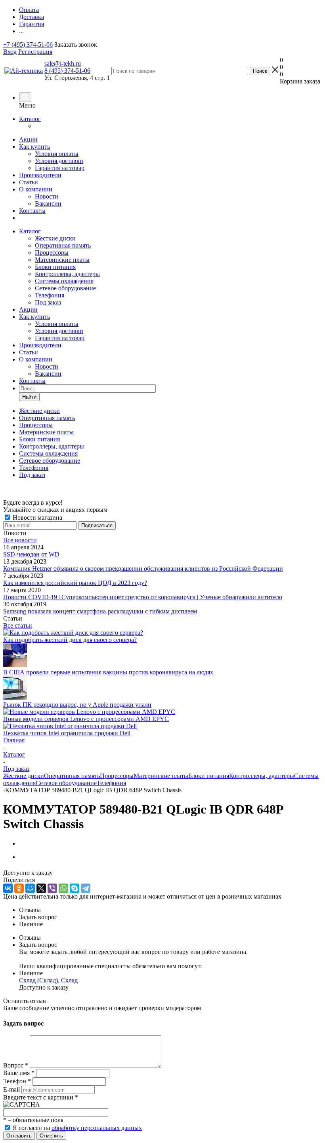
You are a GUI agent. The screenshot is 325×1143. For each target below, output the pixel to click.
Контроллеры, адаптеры (67, 274)
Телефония (49, 295)
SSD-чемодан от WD (31, 554)
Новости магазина (36, 517)
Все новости (20, 540)
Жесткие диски (55, 238)
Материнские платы (62, 259)
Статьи (28, 182)
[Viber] (52, 888)
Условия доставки (59, 160)
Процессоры (52, 252)
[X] (41, 888)
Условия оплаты (56, 153)
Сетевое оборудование (65, 288)
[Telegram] (85, 888)
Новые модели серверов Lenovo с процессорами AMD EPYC (86, 718)
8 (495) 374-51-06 (67, 70)
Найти (29, 397)
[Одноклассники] (19, 888)
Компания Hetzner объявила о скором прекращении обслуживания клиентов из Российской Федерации (143, 568)
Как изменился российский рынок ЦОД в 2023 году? (75, 582)
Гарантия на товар (59, 168)
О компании (35, 189)
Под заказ (48, 302)
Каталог (30, 118)
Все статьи (17, 625)
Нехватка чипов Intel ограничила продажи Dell (66, 733)
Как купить (34, 146)
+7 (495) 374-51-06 (28, 44)
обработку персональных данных (97, 1127)
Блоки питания (55, 266)
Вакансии (48, 203)
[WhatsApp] (63, 888)
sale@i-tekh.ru (62, 63)
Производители (40, 175)
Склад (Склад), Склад (48, 980)
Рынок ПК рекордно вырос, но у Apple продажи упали (77, 704)
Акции (28, 139)
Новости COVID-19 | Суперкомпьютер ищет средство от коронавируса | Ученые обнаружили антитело (142, 597)
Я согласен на (77, 1127)
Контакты (32, 210)
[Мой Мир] (30, 888)
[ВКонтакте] (8, 888)
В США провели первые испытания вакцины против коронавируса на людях (108, 672)
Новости (46, 196)
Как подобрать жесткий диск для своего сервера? (70, 639)
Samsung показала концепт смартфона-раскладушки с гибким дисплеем (100, 611)
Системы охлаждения (64, 281)
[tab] (170, 910)
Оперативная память (63, 245)
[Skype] (74, 888)
